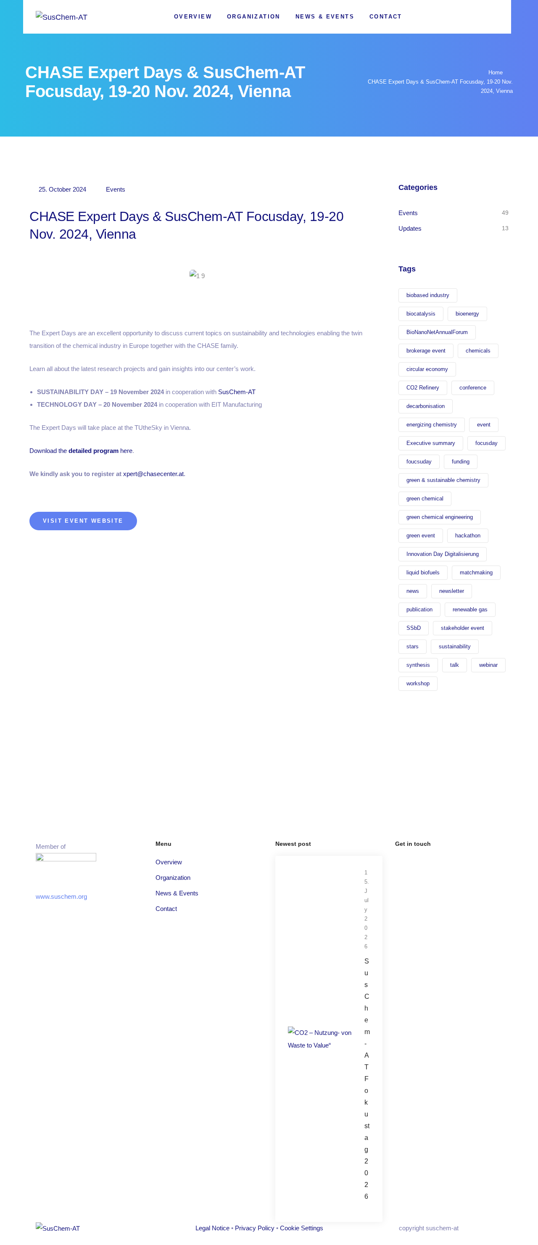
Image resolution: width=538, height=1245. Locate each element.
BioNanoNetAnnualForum (437, 332)
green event (420, 535)
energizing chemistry (431, 424)
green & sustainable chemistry (443, 480)
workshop (418, 683)
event (484, 424)
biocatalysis (420, 314)
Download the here (80, 450)
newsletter (451, 591)
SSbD (413, 628)
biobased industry (427, 295)
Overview (193, 16)
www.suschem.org (61, 896)
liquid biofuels (423, 572)
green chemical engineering (439, 517)
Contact (385, 16)
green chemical (424, 498)
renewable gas (470, 609)
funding (460, 461)
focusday (486, 443)
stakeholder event (462, 628)
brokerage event (426, 350)
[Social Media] (465, 16)
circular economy (427, 369)
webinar (488, 665)
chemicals (478, 350)
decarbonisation (425, 406)
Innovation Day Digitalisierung (442, 554)
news (412, 591)
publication (419, 609)
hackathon (467, 535)
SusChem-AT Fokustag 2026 (367, 1079)
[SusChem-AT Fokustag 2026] (320, 1038)
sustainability (455, 646)
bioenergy (467, 314)
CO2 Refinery (422, 387)
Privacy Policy (254, 1228)
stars (412, 646)
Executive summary (430, 443)
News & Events (324, 16)
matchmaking (476, 572)
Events (115, 189)
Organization (253, 16)
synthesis (418, 665)
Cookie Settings (301, 1228)
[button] (83, 521)
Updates (410, 228)
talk (454, 665)
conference (472, 387)
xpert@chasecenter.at (153, 473)
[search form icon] (494, 17)
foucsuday (419, 461)
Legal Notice (212, 1228)
